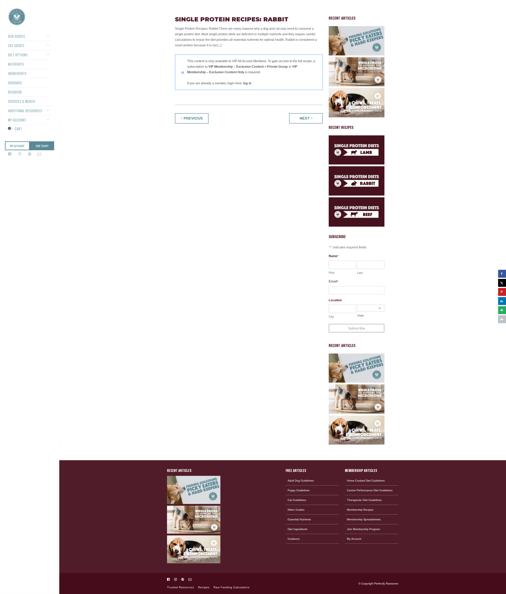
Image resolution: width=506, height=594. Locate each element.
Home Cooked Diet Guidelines (366, 480)
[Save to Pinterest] (502, 292)
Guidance (294, 538)
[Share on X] (502, 283)
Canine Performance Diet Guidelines (370, 490)
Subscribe (356, 328)
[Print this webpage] (502, 319)
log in (247, 83)
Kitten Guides (296, 509)
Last (360, 272)
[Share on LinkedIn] (502, 301)
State (360, 315)
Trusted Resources (180, 587)
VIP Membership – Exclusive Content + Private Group (248, 66)
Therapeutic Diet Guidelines (364, 500)
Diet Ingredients (297, 529)
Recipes (204, 587)
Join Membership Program (363, 529)
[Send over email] (502, 310)
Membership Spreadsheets (364, 519)
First (331, 272)
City (331, 316)
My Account (354, 538)
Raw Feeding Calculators (231, 587)
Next (305, 118)
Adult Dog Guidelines (301, 480)
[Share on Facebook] (502, 274)
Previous (193, 118)
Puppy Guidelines (299, 490)
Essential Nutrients (299, 519)
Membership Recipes (360, 509)
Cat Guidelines (297, 500)
